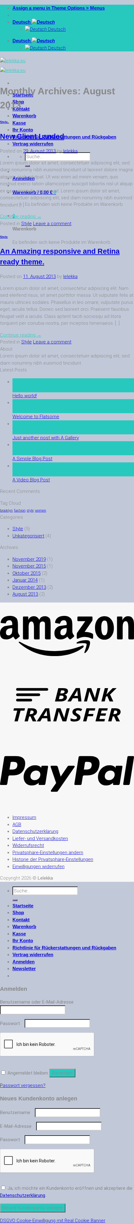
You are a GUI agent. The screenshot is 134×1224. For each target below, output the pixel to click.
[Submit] (14, 900)
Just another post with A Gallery (45, 438)
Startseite (22, 905)
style (30, 510)
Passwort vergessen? (22, 1085)
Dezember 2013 (29, 587)
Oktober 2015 (26, 573)
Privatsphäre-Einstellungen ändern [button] (47, 852)
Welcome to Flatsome (35, 416)
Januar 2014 (25, 580)
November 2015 (29, 566)
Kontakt (21, 919)
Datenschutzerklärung (35, 831)
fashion (20, 510)
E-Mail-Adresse (17, 1126)
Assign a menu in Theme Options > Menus (58, 8)
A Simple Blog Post (32, 458)
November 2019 (29, 559)
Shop (18, 912)
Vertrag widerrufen (32, 143)
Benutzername (17, 1112)
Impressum (24, 817)
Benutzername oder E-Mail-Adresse (38, 1002)
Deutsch (22, 22)
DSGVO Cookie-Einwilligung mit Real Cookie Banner (52, 1220)
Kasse (19, 122)
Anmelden (62, 1073)
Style (4, 122)
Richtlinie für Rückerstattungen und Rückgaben (64, 136)
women (40, 510)
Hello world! (24, 396)
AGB (16, 824)
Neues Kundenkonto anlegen (32, 1208)
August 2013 (25, 594)
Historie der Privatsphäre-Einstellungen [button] (52, 859)
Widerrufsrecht (28, 845)
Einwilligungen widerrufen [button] (38, 866)
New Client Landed (32, 136)
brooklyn (6, 510)
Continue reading (20, 216)
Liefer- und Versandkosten (40, 838)
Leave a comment (52, 223)
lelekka (70, 151)
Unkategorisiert (28, 536)
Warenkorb (24, 115)
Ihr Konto (22, 129)
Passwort (11, 1023)
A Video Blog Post (31, 480)
